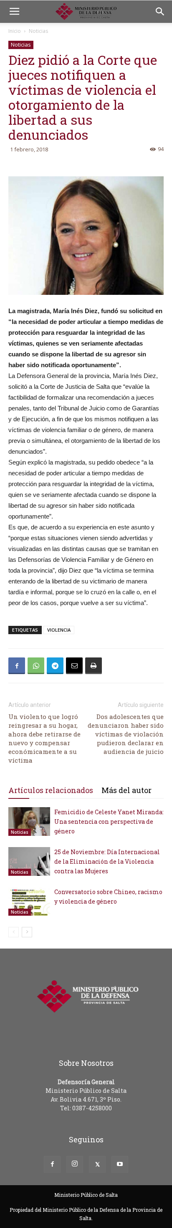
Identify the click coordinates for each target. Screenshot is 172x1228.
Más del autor (126, 790)
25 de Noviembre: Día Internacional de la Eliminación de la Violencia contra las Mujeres (107, 861)
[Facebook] (52, 1164)
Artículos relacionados (50, 790)
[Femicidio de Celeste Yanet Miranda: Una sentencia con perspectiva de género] (29, 821)
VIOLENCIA (59, 630)
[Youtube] (119, 1164)
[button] (160, 11)
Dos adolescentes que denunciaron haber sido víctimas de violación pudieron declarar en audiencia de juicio (126, 734)
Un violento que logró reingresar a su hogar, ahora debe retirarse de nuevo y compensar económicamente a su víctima (44, 738)
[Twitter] (97, 1164)
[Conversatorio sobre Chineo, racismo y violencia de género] (29, 901)
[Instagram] (74, 1164)
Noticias (38, 31)
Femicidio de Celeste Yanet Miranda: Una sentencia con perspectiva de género (109, 821)
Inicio (14, 31)
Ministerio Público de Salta (86, 1194)
